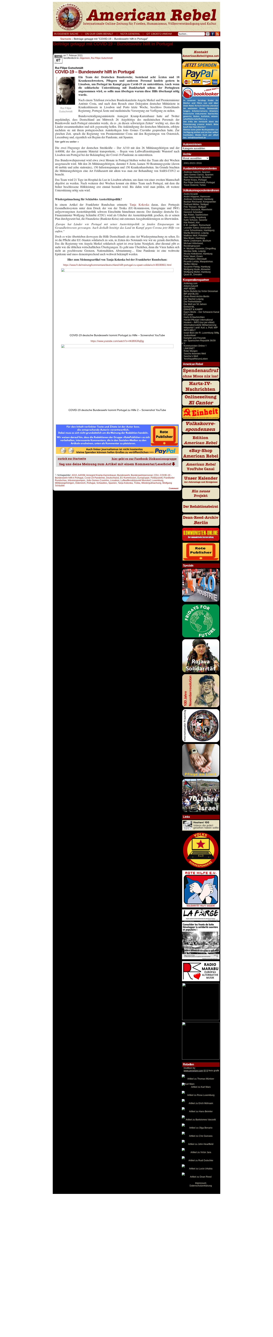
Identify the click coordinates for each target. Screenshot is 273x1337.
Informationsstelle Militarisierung (200, 325)
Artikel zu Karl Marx (201, 1087)
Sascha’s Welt (191, 356)
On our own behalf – (101, 33)
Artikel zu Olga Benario (200, 1128)
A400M (81, 475)
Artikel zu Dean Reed (201, 1177)
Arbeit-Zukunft (191, 286)
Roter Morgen (191, 351)
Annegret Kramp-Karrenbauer (101, 475)
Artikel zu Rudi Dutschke (200, 1160)
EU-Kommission (128, 477)
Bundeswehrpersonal (142, 475)
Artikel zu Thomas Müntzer (200, 1079)
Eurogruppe (143, 477)
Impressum (200, 1183)
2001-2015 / (190, 163)
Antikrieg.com (190, 283)
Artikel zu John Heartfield (200, 1144)
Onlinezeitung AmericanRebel (136, 17)
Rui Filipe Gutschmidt (102, 58)
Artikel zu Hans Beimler (201, 1111)
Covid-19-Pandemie (94, 477)
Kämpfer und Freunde (195, 338)
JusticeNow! (190, 335)
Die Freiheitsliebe (193, 301)
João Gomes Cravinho (97, 480)
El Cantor (188, 314)
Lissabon (114, 480)
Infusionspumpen (76, 480)
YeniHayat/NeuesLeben (196, 358)
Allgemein (85, 58)
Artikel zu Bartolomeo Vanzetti (201, 1119)
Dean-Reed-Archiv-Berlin (196, 296)
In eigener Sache (66, 33)
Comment (174, 488)
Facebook (212, 34)
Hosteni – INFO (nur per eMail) (199, 322)
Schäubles (101, 483)
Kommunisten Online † (195, 346)
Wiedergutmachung (151, 483)
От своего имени (159, 33)
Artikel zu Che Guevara (200, 1136)
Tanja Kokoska (139, 204)
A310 (74, 475)
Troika (137, 483)
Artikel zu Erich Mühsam (201, 1103)
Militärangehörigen (64, 483)
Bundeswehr (123, 475)
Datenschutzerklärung (201, 1185)
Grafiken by (189, 1068)
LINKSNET (189, 348)
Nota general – (132, 33)
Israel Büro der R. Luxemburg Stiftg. (202, 333)
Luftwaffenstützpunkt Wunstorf (136, 480)
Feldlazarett (156, 477)
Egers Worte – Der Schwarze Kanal (201, 312)
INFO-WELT (190, 330)
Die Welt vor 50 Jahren (195, 304)
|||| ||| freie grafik (201, 1070)
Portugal (91, 483)
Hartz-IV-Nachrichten (194, 317)
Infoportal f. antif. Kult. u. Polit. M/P (201, 327)
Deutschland (112, 477)
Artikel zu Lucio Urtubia (200, 1168)
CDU (156, 475)
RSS (217, 34)
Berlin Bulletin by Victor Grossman (201, 291)
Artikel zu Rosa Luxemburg (200, 1095)
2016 (199, 163)
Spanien (112, 483)
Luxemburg (157, 480)
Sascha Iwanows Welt (195, 353)
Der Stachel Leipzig (194, 299)
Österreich (80, 483)
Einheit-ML (189, 307)
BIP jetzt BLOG (191, 294)
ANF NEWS (189, 288)
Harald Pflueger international (198, 320)
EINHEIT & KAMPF (193, 309)
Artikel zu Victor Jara (201, 1152)
